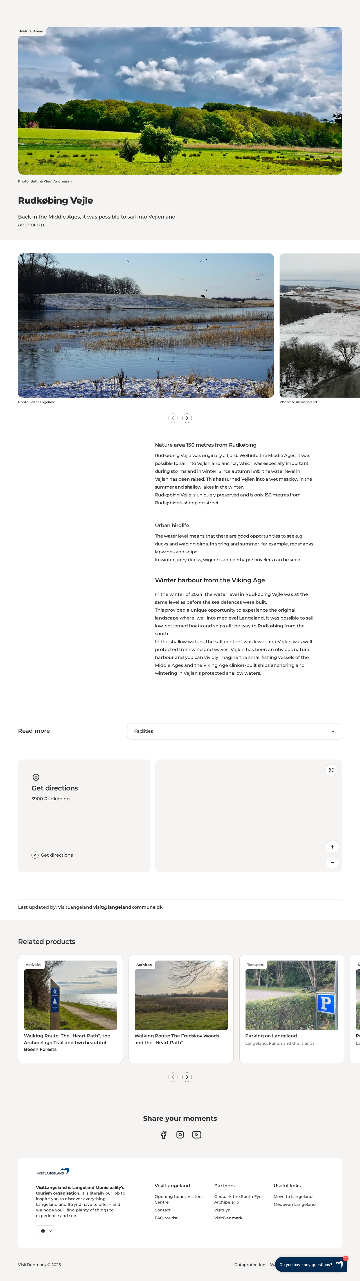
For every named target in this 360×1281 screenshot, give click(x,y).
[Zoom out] (332, 862)
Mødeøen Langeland (295, 1204)
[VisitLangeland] (53, 1171)
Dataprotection (250, 1264)
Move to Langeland (293, 1196)
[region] (248, 815)
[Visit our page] (163, 1135)
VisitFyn (222, 1210)
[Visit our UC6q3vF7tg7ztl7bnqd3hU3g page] (197, 1135)
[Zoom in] (332, 847)
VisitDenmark (228, 1217)
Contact (163, 1210)
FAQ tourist (166, 1217)
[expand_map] (331, 770)
